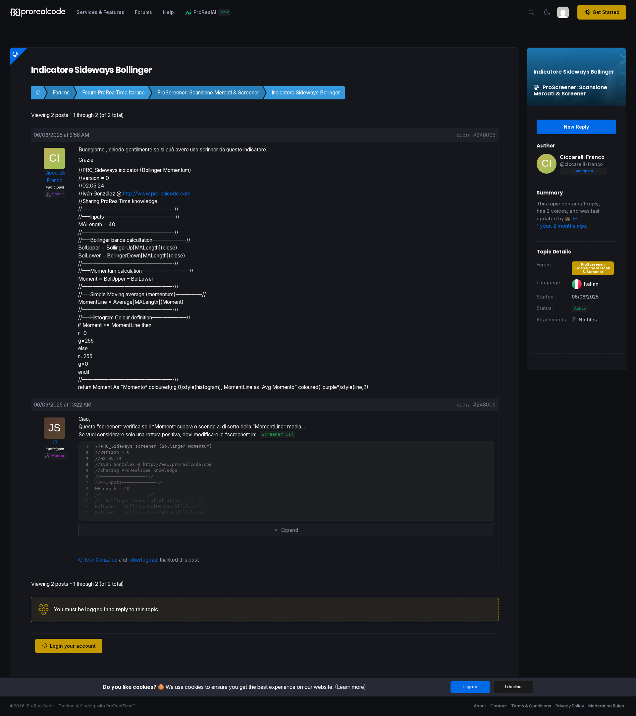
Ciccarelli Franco (582, 157)
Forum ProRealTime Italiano (113, 92)
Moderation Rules (606, 705)
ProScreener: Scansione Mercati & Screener (208, 92)
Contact (498, 705)
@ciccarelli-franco (581, 164)
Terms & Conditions (531, 705)
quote (463, 136)
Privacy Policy (570, 705)
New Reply (576, 127)
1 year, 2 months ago (561, 226)
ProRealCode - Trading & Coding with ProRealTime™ (81, 705)
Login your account (73, 646)
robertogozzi (143, 560)
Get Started (606, 12)
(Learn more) (350, 687)
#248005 (484, 135)
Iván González (101, 560)
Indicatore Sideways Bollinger (306, 92)
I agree (470, 686)
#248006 (484, 405)
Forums (61, 92)
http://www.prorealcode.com (156, 194)
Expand (289, 530)
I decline (513, 686)
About (480, 705)
